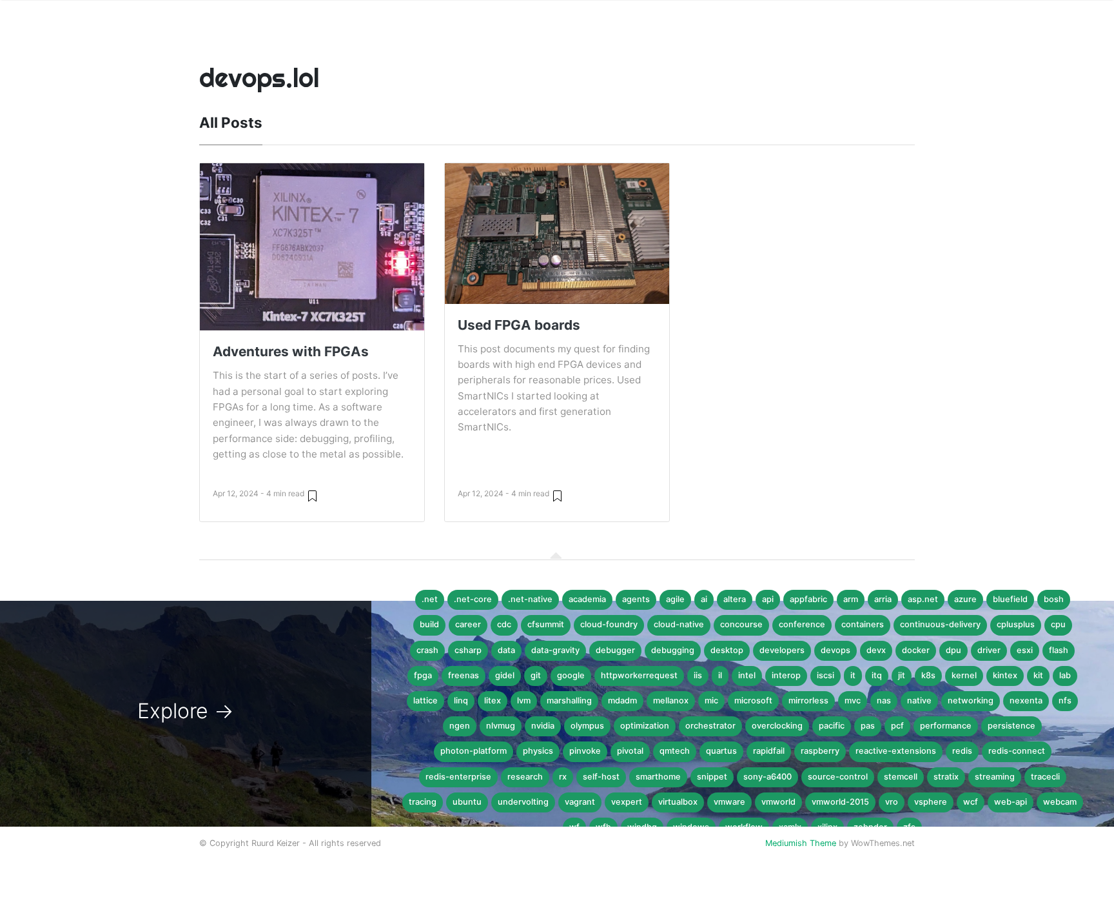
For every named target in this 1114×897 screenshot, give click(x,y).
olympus (587, 726)
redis (962, 751)
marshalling (569, 700)
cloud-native (679, 624)
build (429, 624)
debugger (615, 650)
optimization (644, 726)
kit (1038, 675)
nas (884, 700)
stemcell (900, 776)
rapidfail (769, 751)
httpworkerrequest (639, 675)
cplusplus (1016, 624)
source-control (838, 776)
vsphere (930, 802)
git (536, 675)
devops (835, 650)
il (720, 675)
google (571, 675)
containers (862, 624)
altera (734, 599)
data (506, 650)
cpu (1058, 624)
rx (563, 776)
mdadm (622, 700)
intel (747, 675)
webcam (1060, 802)
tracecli (1045, 776)
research (525, 776)
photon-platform (473, 751)
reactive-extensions (895, 751)
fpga (423, 675)
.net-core (473, 599)
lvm (524, 700)
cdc (504, 624)
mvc (853, 700)
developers (782, 650)
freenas (463, 675)
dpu (953, 650)
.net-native (530, 599)
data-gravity (555, 650)
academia (587, 599)
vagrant (580, 802)
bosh (1054, 599)
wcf (970, 802)
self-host (601, 776)
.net (430, 599)
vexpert (626, 802)
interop (786, 675)
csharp (468, 650)
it (852, 675)
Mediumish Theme (800, 843)
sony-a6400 (767, 776)
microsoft (753, 700)
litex (492, 700)
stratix (946, 776)
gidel (504, 675)
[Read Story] (312, 495)
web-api (1010, 802)
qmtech (675, 751)
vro (891, 802)
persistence (1011, 726)
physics (538, 751)
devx (876, 650)
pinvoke (585, 751)
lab (1065, 675)
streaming (995, 776)
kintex (1005, 675)
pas (868, 726)
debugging (672, 650)
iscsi (825, 675)
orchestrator (710, 726)
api (768, 599)
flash (1058, 650)
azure (965, 599)
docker (916, 650)
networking (970, 700)
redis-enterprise (458, 776)
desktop (726, 650)
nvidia (542, 726)
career (468, 624)
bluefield (1010, 599)
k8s (928, 675)
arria (883, 599)
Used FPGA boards (519, 325)
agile (675, 599)
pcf (897, 726)
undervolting (523, 802)
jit (901, 675)
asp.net (923, 599)
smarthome (658, 776)
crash (427, 650)
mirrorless (808, 700)
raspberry (820, 751)
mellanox (671, 700)
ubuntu (467, 802)
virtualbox (678, 802)
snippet (712, 776)
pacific (832, 726)
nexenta (1026, 700)
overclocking (777, 726)
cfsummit (545, 624)
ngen (459, 726)
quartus (721, 751)
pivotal (630, 751)
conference (802, 624)
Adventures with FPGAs (291, 351)
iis (698, 675)
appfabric (808, 599)
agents (636, 599)
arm (850, 599)
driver (989, 650)
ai (704, 599)
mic (711, 700)
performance (946, 726)
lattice (425, 700)
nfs (1065, 700)
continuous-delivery (940, 624)
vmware (729, 802)
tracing (422, 802)
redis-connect (1016, 751)
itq (877, 675)
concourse (741, 624)
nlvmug (500, 726)
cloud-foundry (609, 624)
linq (461, 700)
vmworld (778, 802)
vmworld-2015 (840, 802)
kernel (964, 675)
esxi (1025, 650)
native (919, 700)
